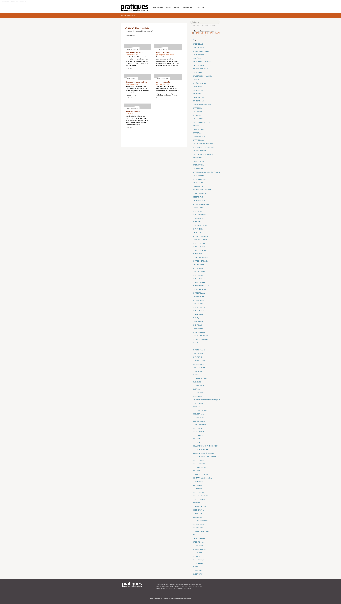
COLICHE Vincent (198, 432)
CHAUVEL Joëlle (198, 303)
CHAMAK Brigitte (198, 229)
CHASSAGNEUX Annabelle (201, 286)
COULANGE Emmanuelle (200, 520)
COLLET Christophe (199, 464)
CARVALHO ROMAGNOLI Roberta (203, 143)
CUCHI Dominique (198, 560)
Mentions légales (154, 598)
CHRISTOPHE (197, 357)
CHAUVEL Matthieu (199, 307)
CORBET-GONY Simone (200, 496)
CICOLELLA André (198, 364)
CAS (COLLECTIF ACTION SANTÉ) (203, 147)
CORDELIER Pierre (199, 499)
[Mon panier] (212, 7)
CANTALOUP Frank (199, 94)
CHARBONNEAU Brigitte (200, 257)
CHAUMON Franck (198, 300)
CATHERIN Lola (198, 168)
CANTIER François (198, 101)
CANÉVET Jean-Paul (199, 83)
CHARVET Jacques (199, 282)
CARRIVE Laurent (198, 140)
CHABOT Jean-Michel (199, 215)
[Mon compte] (215, 7)
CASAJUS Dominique (199, 151)
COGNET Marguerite (199, 421)
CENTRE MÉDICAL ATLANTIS (202, 190)
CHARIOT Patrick (198, 268)
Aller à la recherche (23, 1)
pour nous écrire (199, 8)
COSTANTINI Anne (198, 510)
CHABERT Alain (198, 207)
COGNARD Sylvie (198, 417)
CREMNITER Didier (199, 538)
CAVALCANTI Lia (198, 186)
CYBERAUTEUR (198, 574)
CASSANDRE (197, 158)
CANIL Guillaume (198, 90)
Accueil (122, 15)
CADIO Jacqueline (198, 54)
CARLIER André (198, 119)
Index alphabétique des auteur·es (205, 31)
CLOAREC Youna (198, 385)
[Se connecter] (218, 7)
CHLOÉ (195, 346)
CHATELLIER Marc (198, 296)
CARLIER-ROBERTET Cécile (202, 122)
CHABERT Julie (198, 211)
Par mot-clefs (204, 25)
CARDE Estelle (197, 111)
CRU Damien (197, 556)
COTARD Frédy (197, 513)
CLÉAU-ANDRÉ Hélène (200, 378)
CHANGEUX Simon (199, 247)
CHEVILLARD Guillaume (200, 336)
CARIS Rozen (197, 115)
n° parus (168, 8)
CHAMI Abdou (197, 232)
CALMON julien (197, 72)
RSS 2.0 (160, 598)
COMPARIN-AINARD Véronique (202, 478)
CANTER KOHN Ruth (199, 97)
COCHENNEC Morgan (199, 410)
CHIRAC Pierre (197, 343)
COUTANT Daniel (198, 524)
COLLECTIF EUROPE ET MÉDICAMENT (205, 446)
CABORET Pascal (198, 47)
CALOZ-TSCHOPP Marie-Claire (202, 76)
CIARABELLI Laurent (199, 360)
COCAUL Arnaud (198, 407)
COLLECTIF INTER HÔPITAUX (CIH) (204, 453)
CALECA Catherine (198, 65)
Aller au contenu (14, 1)
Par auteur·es (196, 25)
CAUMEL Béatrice (198, 183)
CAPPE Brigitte (197, 108)
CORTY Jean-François (199, 506)
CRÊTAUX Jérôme (198, 542)
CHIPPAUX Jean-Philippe (200, 339)
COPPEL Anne (197, 485)
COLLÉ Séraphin (198, 435)
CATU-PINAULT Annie (199, 179)
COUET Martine (197, 517)
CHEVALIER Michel (199, 332)
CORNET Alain (197, 503)
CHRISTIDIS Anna (198, 353)
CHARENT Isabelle (198, 264)
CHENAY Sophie (198, 328)
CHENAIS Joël (197, 325)
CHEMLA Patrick (198, 321)
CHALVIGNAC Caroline (200, 225)
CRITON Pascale (198, 545)
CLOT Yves (196, 389)
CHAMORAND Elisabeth (200, 236)
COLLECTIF (196, 439)
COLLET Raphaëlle (198, 460)
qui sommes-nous (158, 8)
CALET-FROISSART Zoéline (201, 69)
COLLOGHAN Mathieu (199, 467)
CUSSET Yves (197, 570)
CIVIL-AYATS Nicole (199, 368)
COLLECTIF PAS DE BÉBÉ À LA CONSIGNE (206, 456)
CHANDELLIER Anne (199, 243)
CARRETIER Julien (199, 136)
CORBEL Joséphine (199, 492)
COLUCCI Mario (198, 471)
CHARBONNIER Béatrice (200, 261)
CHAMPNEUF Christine (200, 239)
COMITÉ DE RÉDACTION (200, 474)
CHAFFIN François (198, 218)
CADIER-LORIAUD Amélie (201, 51)
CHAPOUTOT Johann (199, 250)
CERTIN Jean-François (199, 193)
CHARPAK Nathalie (199, 271)
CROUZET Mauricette (199, 549)
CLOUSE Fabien (198, 392)
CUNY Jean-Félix (198, 563)
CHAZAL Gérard (198, 314)
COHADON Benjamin (199, 424)
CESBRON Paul (198, 197)
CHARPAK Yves (198, 275)
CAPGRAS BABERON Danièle (202, 104)
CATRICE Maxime (198, 175)
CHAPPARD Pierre (198, 254)
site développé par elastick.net (184, 598)
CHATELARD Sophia (199, 289)
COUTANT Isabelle (198, 528)
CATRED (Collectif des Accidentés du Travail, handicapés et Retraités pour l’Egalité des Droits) (219, 172)
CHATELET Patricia (199, 293)
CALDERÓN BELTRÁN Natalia (202, 62)
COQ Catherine (197, 488)
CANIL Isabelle (197, 87)
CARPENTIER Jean (199, 129)
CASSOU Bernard (198, 161)
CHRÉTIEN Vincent (199, 350)
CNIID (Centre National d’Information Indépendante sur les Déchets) (212, 400)
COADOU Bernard (198, 403)
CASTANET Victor (198, 165)
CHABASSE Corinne (199, 200)
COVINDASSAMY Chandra (201, 531)
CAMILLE (196, 79)
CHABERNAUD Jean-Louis (201, 204)
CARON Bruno (197, 126)
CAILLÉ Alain (197, 58)
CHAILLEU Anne (198, 222)
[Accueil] (135, 7)
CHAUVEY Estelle (198, 311)
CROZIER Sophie (198, 552)
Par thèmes (212, 25)
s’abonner (177, 8)
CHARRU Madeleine (199, 279)
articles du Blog (187, 8)
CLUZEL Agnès (197, 396)
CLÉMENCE (197, 382)
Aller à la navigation (5, 1)
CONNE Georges (198, 481)
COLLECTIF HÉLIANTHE (200, 449)
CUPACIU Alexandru (199, 567)
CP (194, 535)
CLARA (195, 375)
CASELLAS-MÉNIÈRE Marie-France (203, 154)
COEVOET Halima (198, 414)
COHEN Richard (198, 428)
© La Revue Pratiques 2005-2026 (170, 598)
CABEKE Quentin (198, 44)
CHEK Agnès (197, 318)
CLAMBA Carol (197, 371)
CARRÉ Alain (197, 133)
